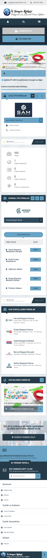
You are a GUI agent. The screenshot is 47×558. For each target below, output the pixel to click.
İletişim (6, 544)
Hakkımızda (8, 490)
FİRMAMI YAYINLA (21, 463)
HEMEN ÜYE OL (25, 31)
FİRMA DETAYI (35, 250)
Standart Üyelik (9, 532)
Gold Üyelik (8, 527)
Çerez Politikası (9, 511)
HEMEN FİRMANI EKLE (24, 437)
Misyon (6, 495)
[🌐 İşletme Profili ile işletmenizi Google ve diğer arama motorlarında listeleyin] (23, 389)
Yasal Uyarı (7, 516)
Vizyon (6, 500)
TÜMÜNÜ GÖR (33, 96)
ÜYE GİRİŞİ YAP (24, 39)
